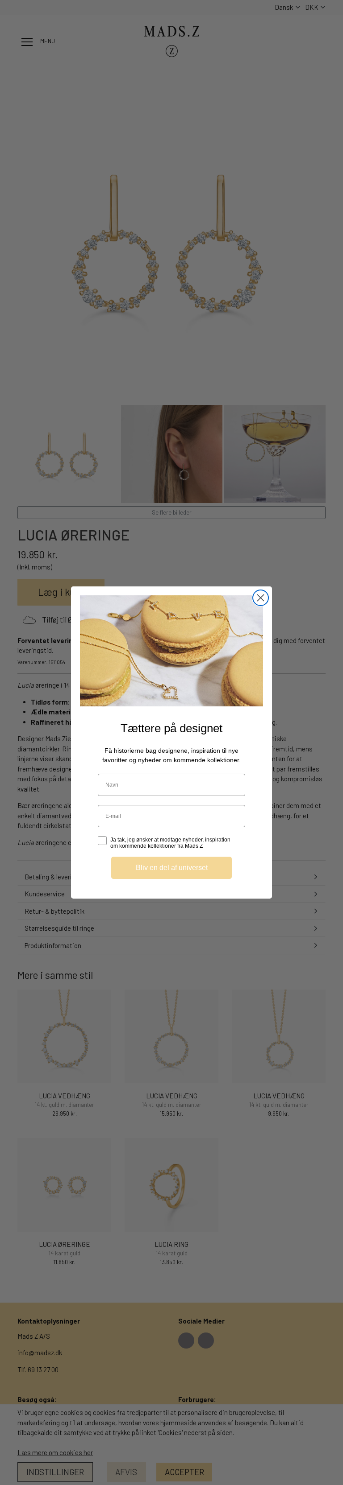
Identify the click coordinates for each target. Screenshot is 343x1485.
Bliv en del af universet (172, 867)
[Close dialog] (260, 598)
